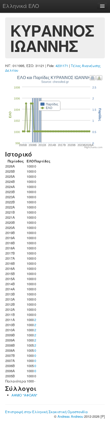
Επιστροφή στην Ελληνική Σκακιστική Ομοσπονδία (46, 411)
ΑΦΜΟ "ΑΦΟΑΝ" (24, 395)
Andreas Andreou (70, 416)
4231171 (62, 65)
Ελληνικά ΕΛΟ (21, 5)
